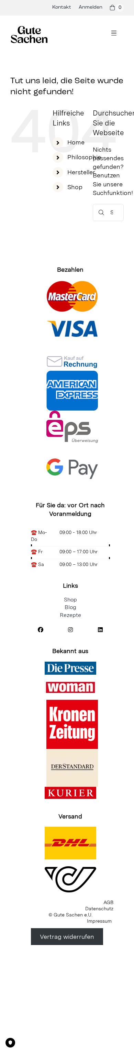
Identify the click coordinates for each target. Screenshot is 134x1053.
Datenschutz (99, 908)
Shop (74, 187)
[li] (100, 630)
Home (76, 142)
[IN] (70, 630)
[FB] (41, 630)
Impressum (99, 921)
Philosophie (84, 157)
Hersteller (81, 172)
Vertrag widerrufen (67, 936)
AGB (108, 902)
